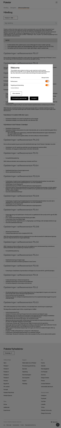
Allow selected (16, 93)
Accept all (34, 98)
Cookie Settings (15, 87)
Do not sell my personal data (19, 98)
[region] (30, 83)
